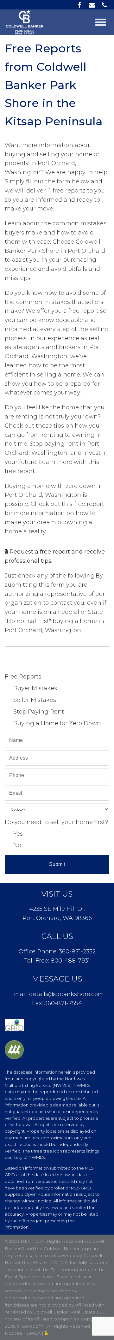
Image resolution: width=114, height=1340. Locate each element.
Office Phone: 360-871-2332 (57, 951)
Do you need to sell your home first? (56, 822)
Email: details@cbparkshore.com (57, 994)
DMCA (34, 1333)
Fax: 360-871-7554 (57, 1003)
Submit (57, 864)
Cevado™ (33, 1326)
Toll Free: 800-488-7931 (57, 960)
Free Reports (23, 676)
